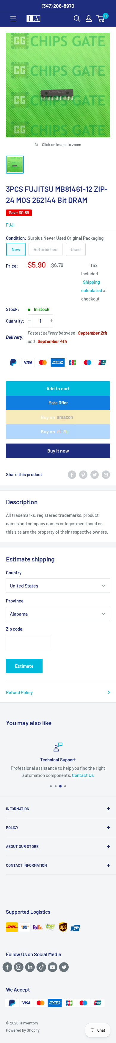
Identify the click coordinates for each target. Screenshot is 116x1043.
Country (13, 572)
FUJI (10, 224)
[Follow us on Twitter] (63, 966)
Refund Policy (19, 692)
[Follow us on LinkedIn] (29, 966)
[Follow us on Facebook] (6, 966)
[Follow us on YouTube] (52, 966)
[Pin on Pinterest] (83, 474)
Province (14, 600)
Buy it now (58, 450)
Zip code (14, 628)
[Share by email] (106, 474)
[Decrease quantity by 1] (29, 321)
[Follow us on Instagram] (18, 966)
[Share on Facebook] (72, 474)
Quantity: (15, 321)
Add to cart (58, 388)
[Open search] (77, 18)
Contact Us (83, 775)
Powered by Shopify (23, 1030)
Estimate (24, 666)
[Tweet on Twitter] (94, 474)
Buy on (48, 417)
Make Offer (58, 402)
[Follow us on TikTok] (40, 966)
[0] (100, 18)
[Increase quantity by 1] (51, 321)
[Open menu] (13, 18)
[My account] (89, 18)
